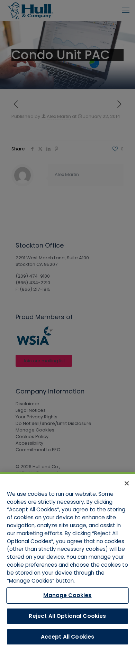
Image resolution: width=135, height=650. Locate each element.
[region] (67, 561)
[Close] (126, 483)
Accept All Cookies (67, 636)
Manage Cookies (67, 595)
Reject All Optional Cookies (67, 616)
